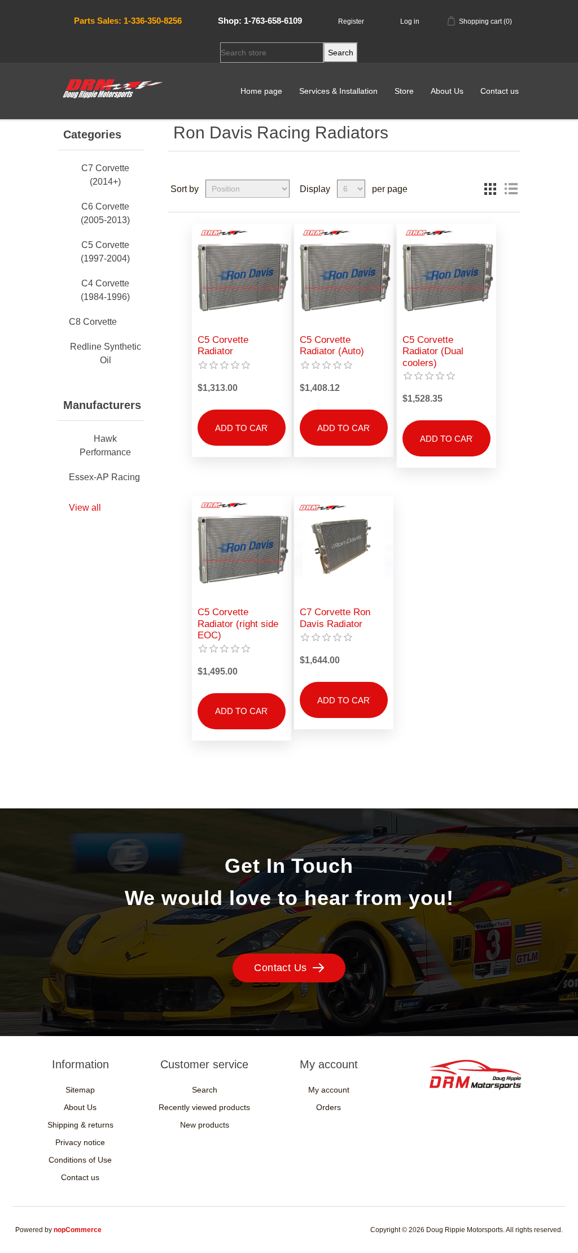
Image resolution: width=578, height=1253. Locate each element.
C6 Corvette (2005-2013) (105, 213)
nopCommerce (78, 1230)
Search (204, 1089)
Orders (328, 1107)
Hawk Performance (105, 445)
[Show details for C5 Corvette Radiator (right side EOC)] (241, 545)
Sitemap (80, 1089)
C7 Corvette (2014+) (105, 174)
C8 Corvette (93, 322)
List (511, 189)
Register (351, 21)
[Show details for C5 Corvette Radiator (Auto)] (343, 273)
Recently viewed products (204, 1107)
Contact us (499, 90)
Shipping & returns (80, 1124)
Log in (409, 21)
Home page (261, 90)
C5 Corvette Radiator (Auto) (332, 345)
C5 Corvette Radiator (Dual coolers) (432, 351)
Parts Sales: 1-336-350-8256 (128, 20)
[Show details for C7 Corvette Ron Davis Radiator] (343, 545)
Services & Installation (338, 90)
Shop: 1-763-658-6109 (260, 20)
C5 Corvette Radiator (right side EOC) (238, 624)
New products (204, 1124)
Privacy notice (80, 1142)
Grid (490, 189)
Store (404, 90)
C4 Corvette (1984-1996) (105, 290)
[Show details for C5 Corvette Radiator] (241, 273)
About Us (447, 90)
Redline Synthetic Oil (105, 353)
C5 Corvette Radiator (223, 345)
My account (328, 1089)
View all (85, 507)
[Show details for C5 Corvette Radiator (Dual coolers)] (446, 273)
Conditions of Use (80, 1159)
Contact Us (280, 967)
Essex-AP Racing (104, 477)
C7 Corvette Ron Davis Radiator (335, 618)
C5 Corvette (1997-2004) (105, 251)
